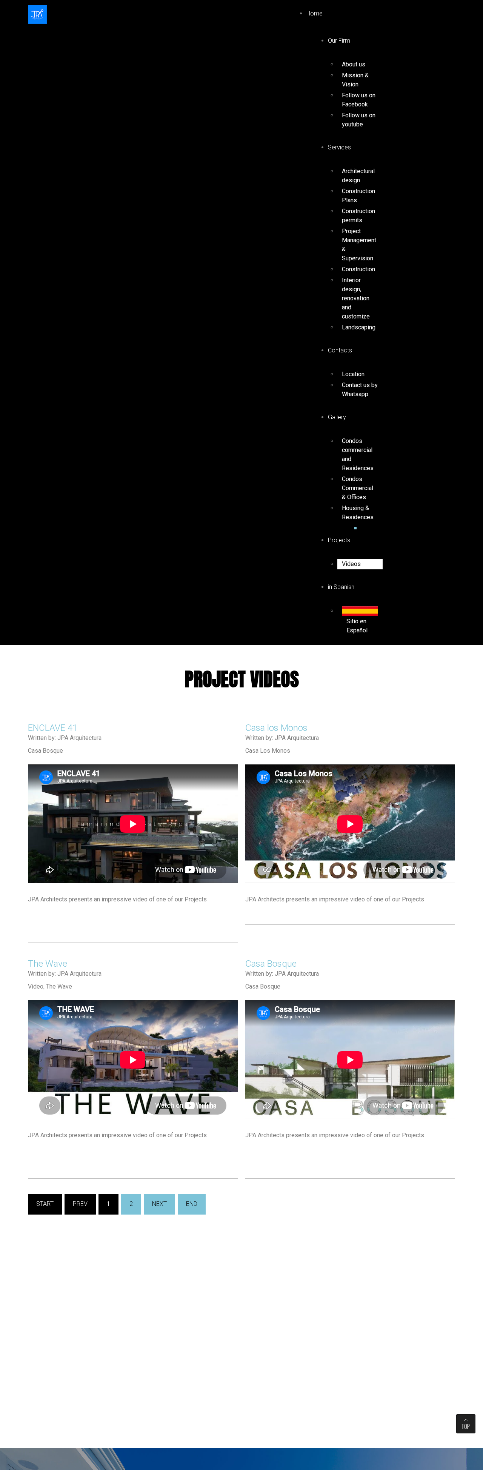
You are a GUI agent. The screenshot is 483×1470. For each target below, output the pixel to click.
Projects (339, 540)
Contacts (340, 350)
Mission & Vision (355, 80)
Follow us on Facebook (358, 100)
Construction (358, 269)
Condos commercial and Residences (358, 454)
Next (159, 1203)
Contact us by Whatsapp (360, 389)
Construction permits (358, 216)
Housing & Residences (358, 512)
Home (314, 13)
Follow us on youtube (358, 120)
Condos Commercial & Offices (357, 488)
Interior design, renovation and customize (356, 298)
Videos (351, 563)
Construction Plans (358, 196)
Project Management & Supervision (359, 245)
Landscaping (358, 327)
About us (353, 64)
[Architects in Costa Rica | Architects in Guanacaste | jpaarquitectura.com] (37, 13)
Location (353, 374)
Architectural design (358, 176)
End (191, 1203)
